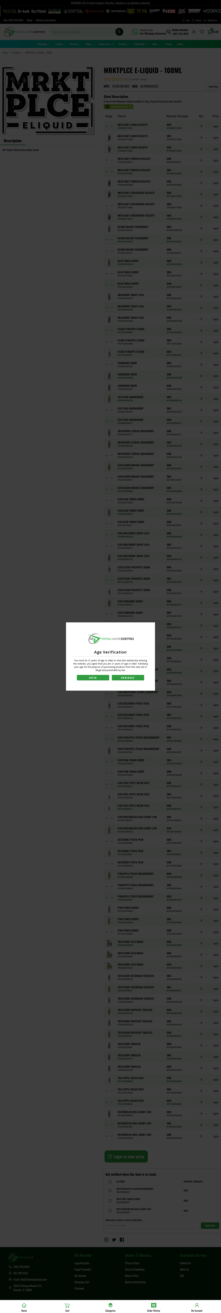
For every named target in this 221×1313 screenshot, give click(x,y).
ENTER (93, 677)
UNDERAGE (128, 677)
